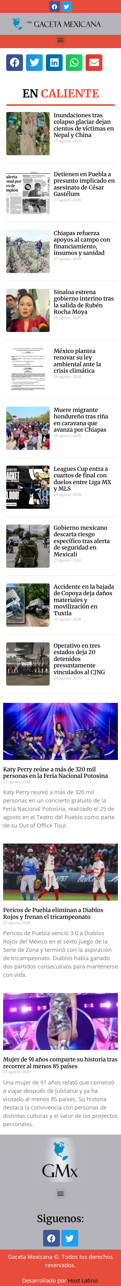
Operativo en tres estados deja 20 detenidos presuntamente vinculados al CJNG (79, 659)
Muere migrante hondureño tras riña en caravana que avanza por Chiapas (81, 420)
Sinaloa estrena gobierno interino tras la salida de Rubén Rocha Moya (84, 302)
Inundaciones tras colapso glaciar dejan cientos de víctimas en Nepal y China (84, 125)
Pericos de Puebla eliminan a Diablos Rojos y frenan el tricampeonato (53, 913)
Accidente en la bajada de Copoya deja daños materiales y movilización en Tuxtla (84, 600)
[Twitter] (66, 6)
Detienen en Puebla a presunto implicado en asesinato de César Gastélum (84, 184)
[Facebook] (54, 6)
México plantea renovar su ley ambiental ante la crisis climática (77, 361)
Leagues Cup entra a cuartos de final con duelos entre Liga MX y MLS (82, 478)
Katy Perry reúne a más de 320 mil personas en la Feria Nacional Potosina (55, 773)
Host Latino (83, 1280)
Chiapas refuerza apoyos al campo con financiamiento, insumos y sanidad (82, 243)
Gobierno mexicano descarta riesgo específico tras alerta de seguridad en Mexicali (82, 541)
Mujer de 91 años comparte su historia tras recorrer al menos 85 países (60, 1063)
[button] (61, 40)
